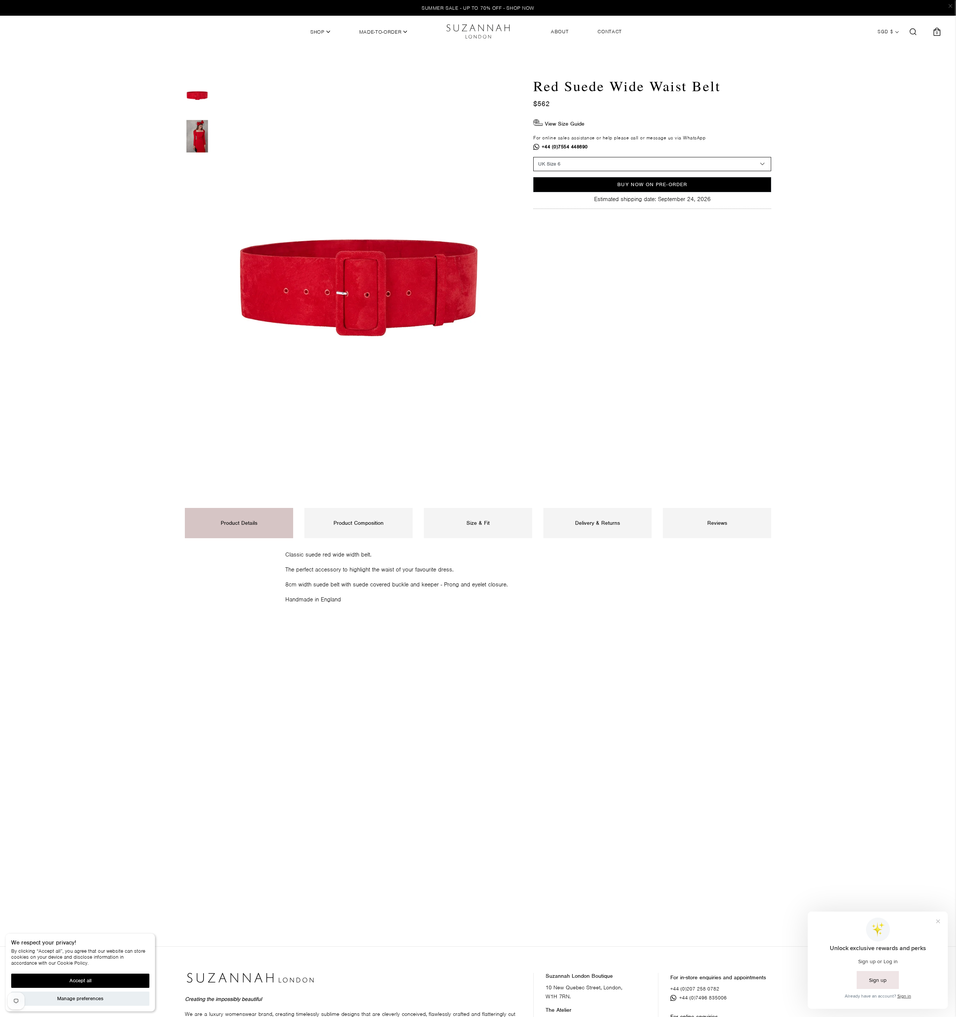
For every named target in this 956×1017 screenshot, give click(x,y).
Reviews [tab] (717, 523)
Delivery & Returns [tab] (597, 523)
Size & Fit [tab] (478, 523)
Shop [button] (318, 32)
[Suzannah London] (478, 31)
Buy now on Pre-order (652, 184)
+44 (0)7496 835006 (703, 998)
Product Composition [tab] (358, 523)
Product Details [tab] (239, 523)
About (559, 32)
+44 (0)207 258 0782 (694, 989)
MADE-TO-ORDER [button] (381, 32)
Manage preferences (80, 998)
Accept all (80, 980)
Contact (610, 32)
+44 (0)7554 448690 (565, 147)
